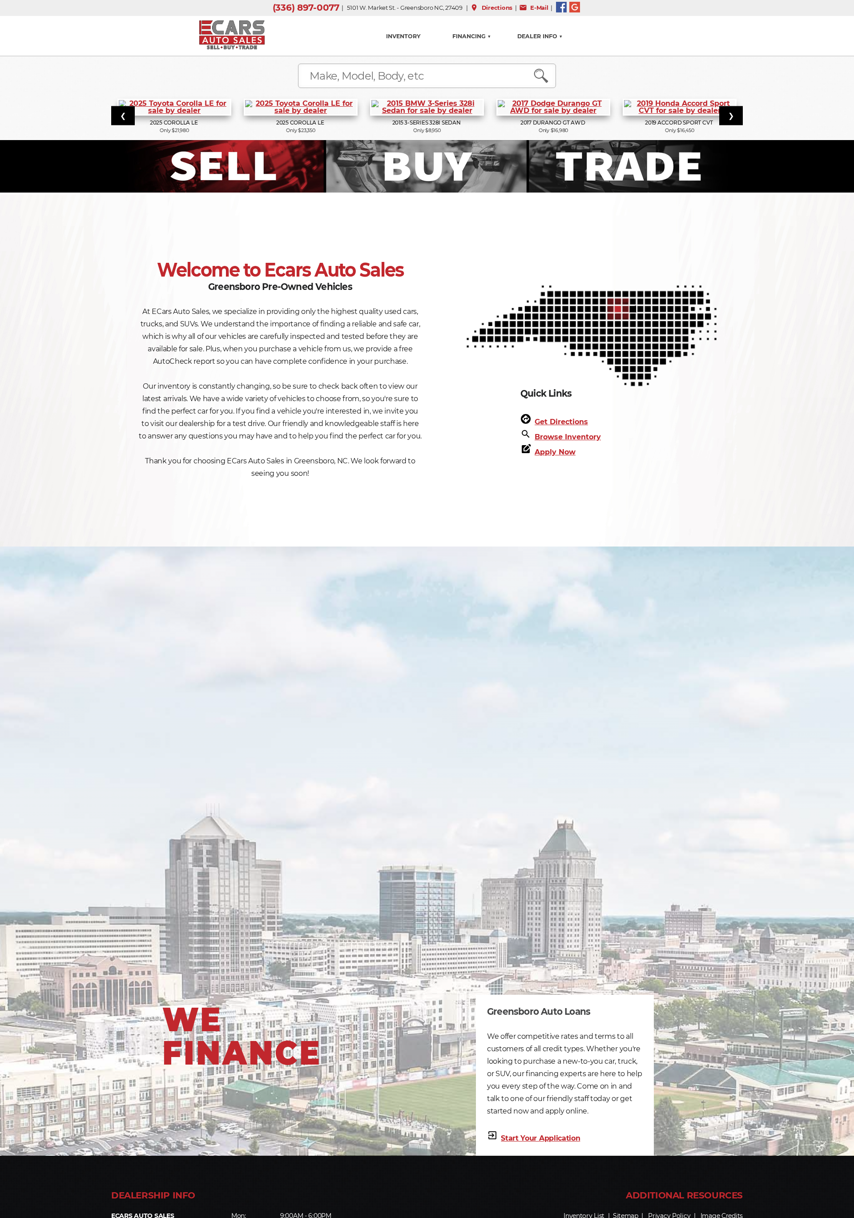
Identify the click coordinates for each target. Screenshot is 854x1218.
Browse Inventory (568, 437)
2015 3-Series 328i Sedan (427, 122)
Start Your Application (540, 1138)
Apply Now (555, 452)
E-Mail (533, 8)
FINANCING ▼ (471, 36)
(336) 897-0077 (306, 7)
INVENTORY (403, 36)
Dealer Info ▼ (540, 36)
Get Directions (561, 422)
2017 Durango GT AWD (553, 122)
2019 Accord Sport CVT (679, 122)
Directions (491, 8)
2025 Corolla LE (174, 122)
